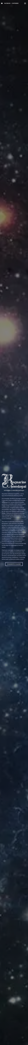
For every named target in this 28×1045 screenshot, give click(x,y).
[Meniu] (25, 3)
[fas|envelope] (2, 3)
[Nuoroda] (14, 481)
